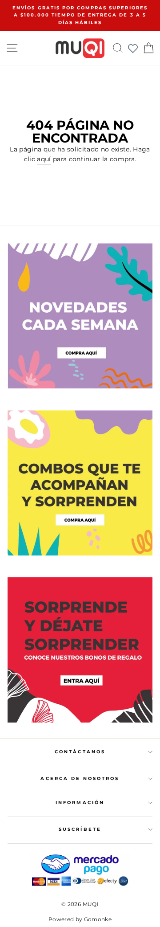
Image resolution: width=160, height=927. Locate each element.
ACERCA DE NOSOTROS (79, 778)
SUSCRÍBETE (80, 829)
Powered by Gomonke (80, 919)
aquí (44, 159)
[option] (80, 15)
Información (80, 802)
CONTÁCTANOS (80, 752)
